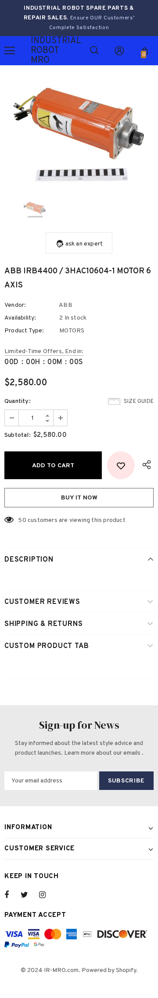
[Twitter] (28, 895)
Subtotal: (17, 435)
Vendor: (15, 305)
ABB (65, 305)
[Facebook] (12, 895)
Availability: (20, 318)
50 (22, 520)
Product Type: (24, 331)
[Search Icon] (94, 50)
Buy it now (79, 498)
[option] (79, 134)
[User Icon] (119, 50)
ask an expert (84, 244)
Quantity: (17, 401)
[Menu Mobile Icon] (9, 50)
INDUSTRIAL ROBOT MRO (42, 50)
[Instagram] (47, 895)
